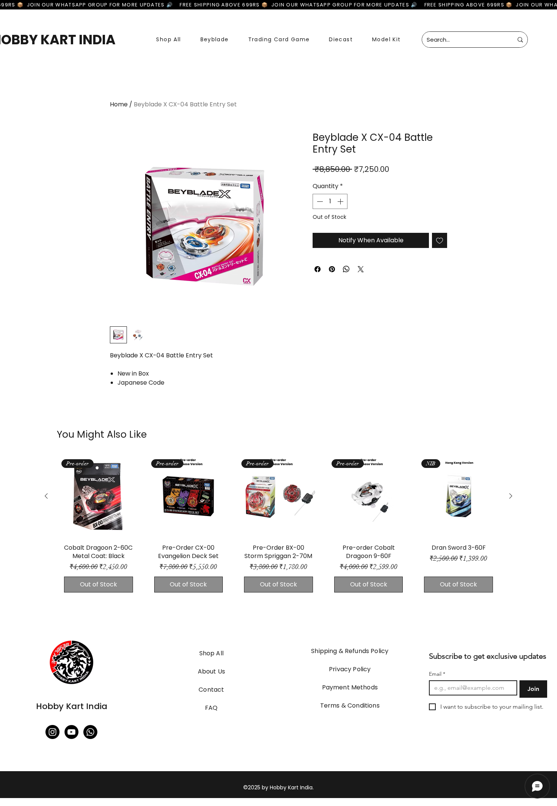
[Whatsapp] (90, 732)
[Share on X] (360, 269)
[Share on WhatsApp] (346, 269)
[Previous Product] (46, 495)
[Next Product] (510, 495)
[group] (278, 527)
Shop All (211, 653)
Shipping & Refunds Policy (349, 651)
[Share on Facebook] (317, 269)
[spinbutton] (330, 201)
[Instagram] (52, 732)
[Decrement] (319, 201)
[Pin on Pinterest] (331, 269)
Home (119, 104)
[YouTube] (71, 732)
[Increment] (341, 201)
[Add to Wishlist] (439, 240)
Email (437, 674)
